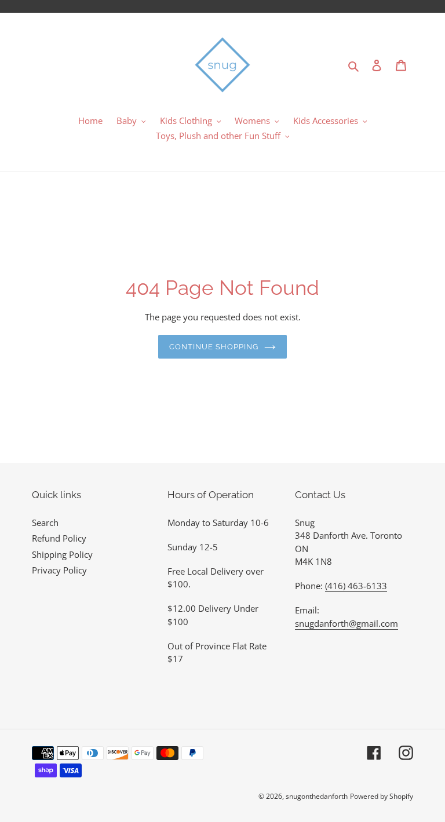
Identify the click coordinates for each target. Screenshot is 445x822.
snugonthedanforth (317, 796)
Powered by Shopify (381, 796)
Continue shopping (214, 346)
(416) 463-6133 (356, 585)
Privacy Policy (59, 570)
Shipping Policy (62, 554)
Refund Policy (59, 538)
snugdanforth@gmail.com (346, 623)
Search (45, 522)
